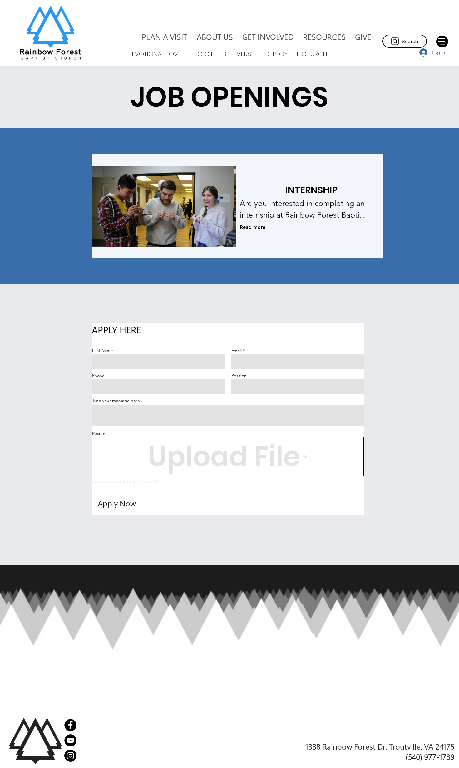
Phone (98, 375)
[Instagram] (70, 756)
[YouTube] (70, 740)
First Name (102, 350)
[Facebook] (70, 725)
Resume (100, 433)
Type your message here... (118, 400)
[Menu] (442, 41)
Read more (252, 227)
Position (239, 375)
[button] (215, 36)
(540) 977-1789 (430, 756)
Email (236, 350)
